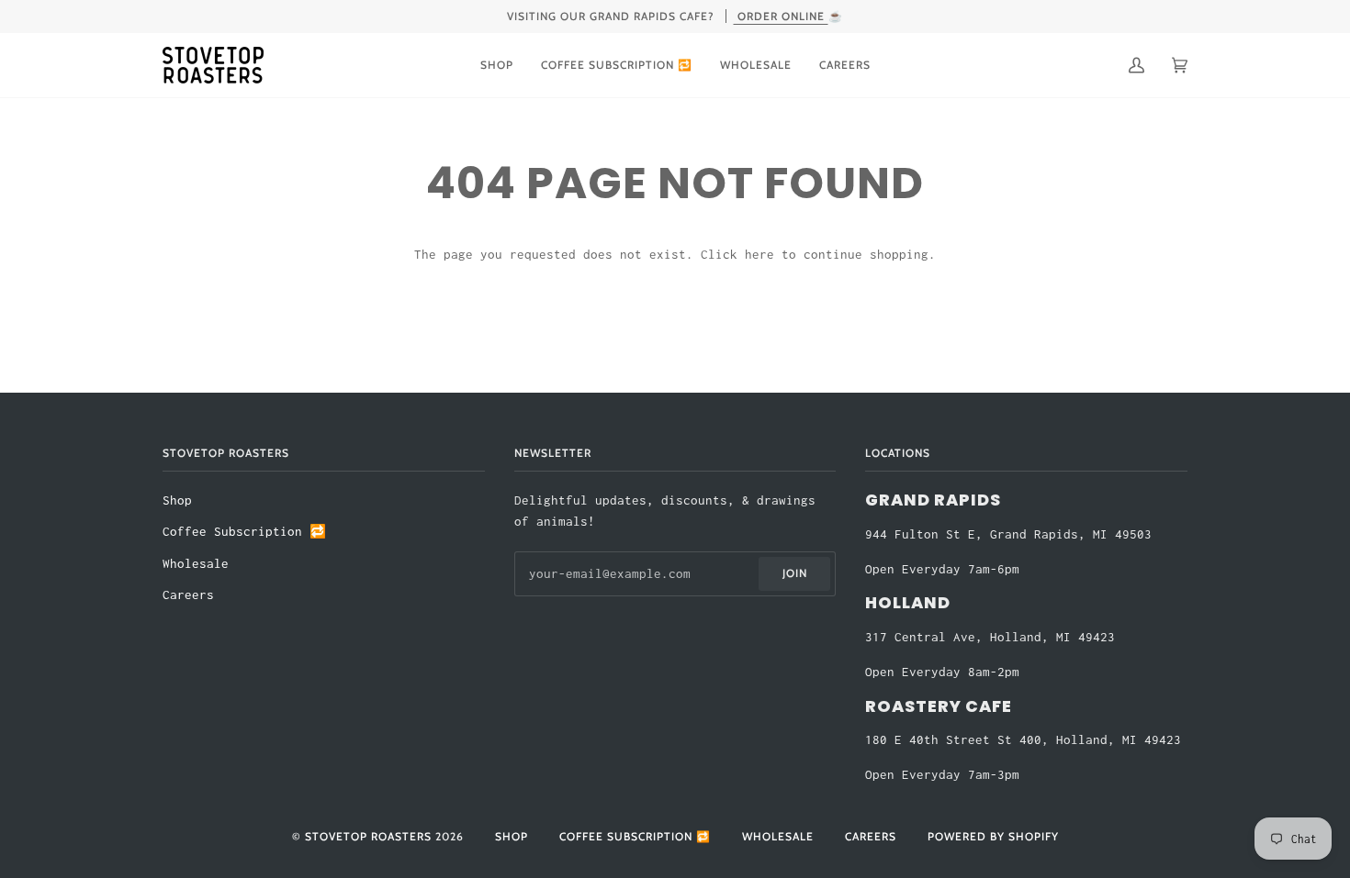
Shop (177, 500)
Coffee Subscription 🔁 (244, 532)
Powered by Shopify (993, 836)
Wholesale (196, 564)
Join (794, 573)
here (759, 254)
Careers (188, 595)
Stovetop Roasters (368, 836)
